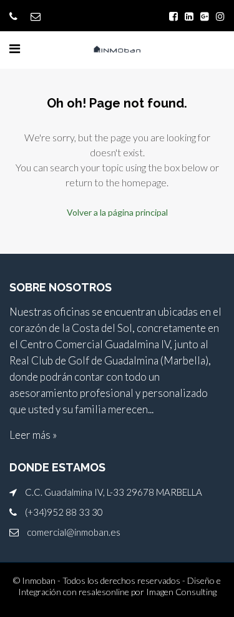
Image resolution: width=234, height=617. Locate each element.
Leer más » (33, 434)
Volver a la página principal (117, 212)
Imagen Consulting (181, 591)
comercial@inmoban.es (73, 532)
